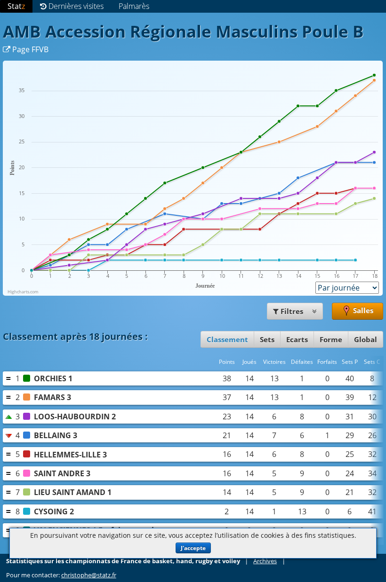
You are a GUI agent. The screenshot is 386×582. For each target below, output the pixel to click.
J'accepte (193, 547)
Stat (16, 6)
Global (365, 339)
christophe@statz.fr (88, 575)
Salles (362, 310)
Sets (267, 339)
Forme (331, 339)
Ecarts (297, 339)
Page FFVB (29, 49)
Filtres (292, 311)
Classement (227, 339)
